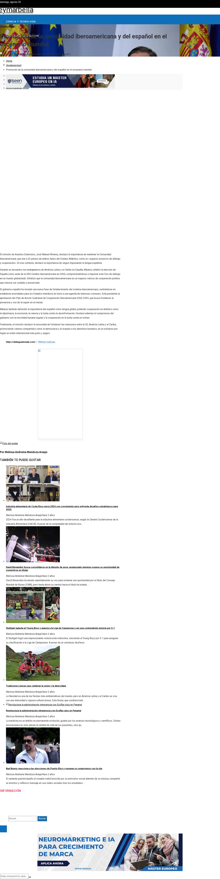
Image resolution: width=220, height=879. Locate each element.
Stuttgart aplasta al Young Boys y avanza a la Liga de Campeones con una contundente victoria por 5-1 (60, 628)
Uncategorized (7, 26)
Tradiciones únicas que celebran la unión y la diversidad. (36, 686)
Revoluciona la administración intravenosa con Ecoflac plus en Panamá (43, 710)
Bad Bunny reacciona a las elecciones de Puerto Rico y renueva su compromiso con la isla (54, 768)
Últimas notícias (46, 342)
